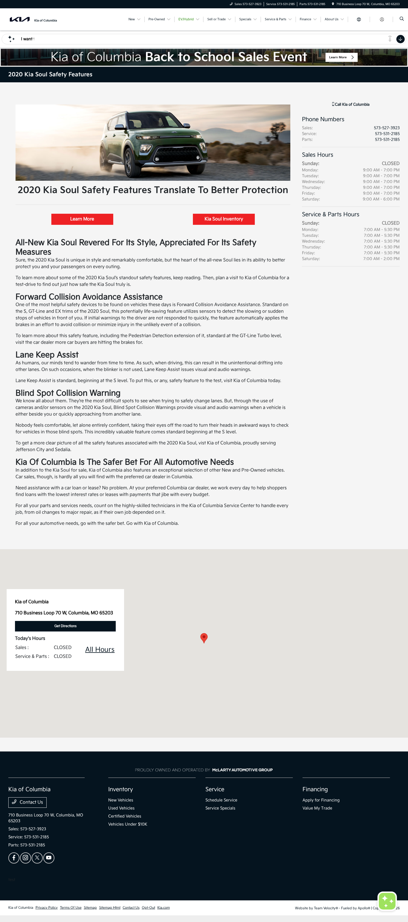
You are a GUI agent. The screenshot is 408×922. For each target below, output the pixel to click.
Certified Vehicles (124, 816)
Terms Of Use (71, 908)
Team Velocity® (326, 908)
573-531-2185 (387, 133)
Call (351, 104)
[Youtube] (48, 858)
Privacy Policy (47, 908)
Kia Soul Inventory (224, 219)
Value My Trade (317, 808)
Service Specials (220, 808)
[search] (402, 19)
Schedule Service (221, 800)
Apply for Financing (321, 800)
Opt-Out (148, 908)
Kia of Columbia (20, 908)
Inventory (120, 789)
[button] (204, 638)
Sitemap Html (109, 908)
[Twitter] (37, 858)
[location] (333, 4)
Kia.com (163, 908)
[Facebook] (13, 858)
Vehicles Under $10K (127, 824)
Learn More (82, 219)
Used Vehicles (121, 808)
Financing (315, 789)
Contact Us (31, 802)
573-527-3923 (387, 128)
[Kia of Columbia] (33, 19)
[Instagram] (25, 858)
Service (214, 789)
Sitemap (90, 908)
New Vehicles (120, 800)
